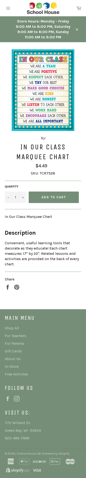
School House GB (29, 453)
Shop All (12, 328)
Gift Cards (13, 351)
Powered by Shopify (55, 453)
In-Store (12, 366)
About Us (13, 358)
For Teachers (15, 335)
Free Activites (16, 374)
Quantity (11, 186)
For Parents (14, 343)
